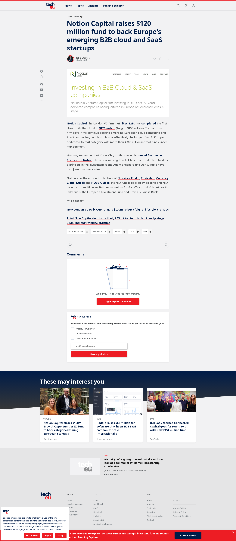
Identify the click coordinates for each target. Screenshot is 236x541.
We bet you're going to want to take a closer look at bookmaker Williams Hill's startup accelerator (133, 463)
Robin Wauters (111, 474)
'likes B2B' (127, 123)
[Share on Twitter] (41, 90)
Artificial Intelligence (102, 524)
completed (148, 123)
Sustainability (99, 520)
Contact (150, 520)
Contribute (151, 508)
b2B (145, 231)
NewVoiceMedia (128, 178)
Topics (80, 5)
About (149, 500)
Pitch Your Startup (155, 516)
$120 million (107, 128)
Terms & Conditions (182, 516)
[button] (118, 93)
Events (176, 500)
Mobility (97, 516)
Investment (73, 16)
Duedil (80, 182)
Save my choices (99, 354)
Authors (150, 504)
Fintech (96, 500)
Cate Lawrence (50, 439)
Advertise (151, 512)
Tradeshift (148, 178)
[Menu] (41, 6)
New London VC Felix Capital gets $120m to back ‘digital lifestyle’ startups (118, 209)
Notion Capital (77, 123)
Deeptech (97, 512)
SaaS (99, 419)
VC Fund (47, 419)
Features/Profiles (76, 231)
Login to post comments (118, 301)
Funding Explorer (113, 5)
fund (132, 231)
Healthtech (98, 504)
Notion (118, 231)
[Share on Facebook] (41, 84)
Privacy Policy (179, 512)
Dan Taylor (155, 439)
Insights (93, 5)
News (68, 5)
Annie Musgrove (104, 439)
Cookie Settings (180, 508)
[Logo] (51, 5)
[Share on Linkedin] (41, 95)
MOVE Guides (100, 182)
